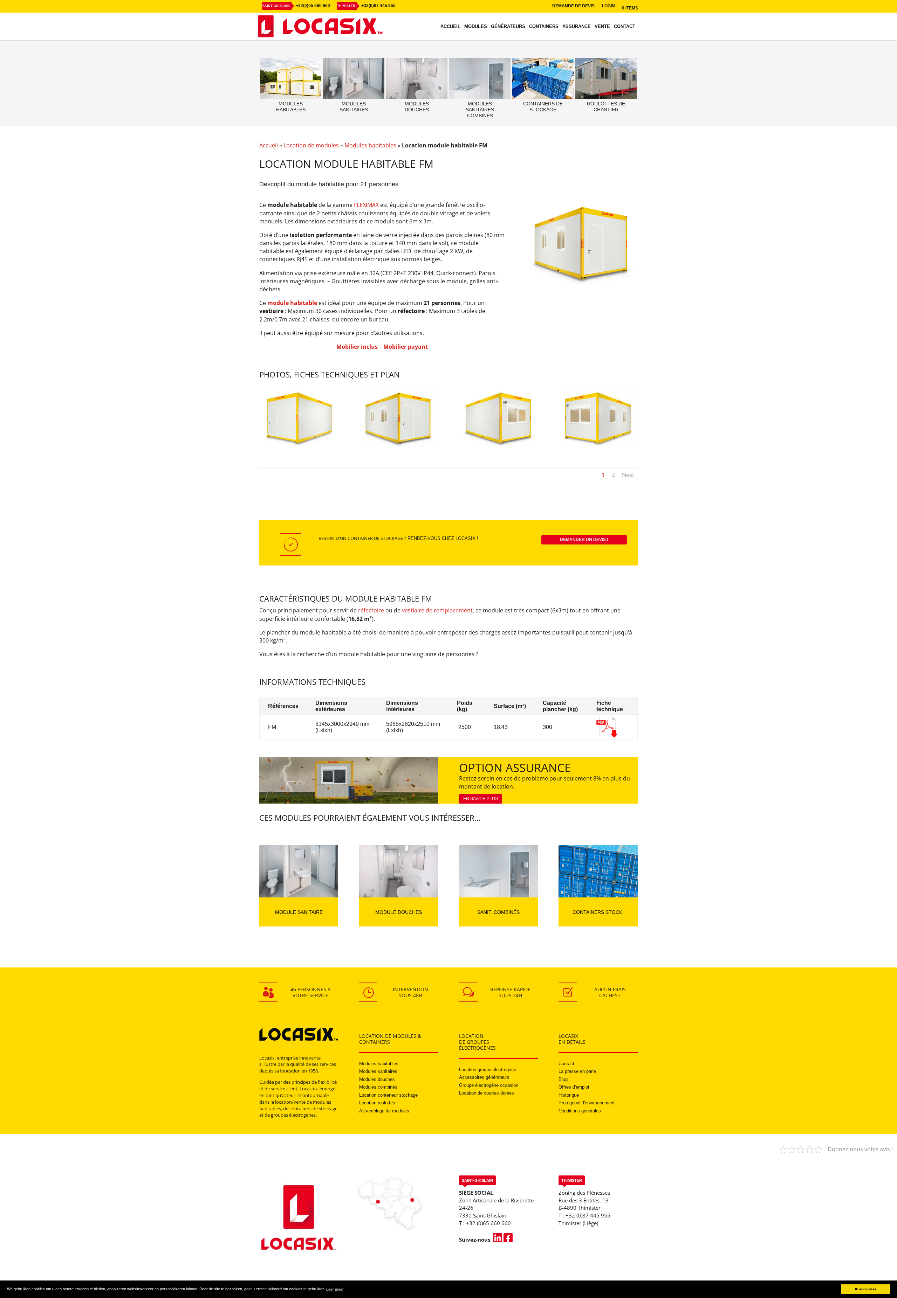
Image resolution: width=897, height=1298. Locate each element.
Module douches (398, 912)
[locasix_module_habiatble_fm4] (498, 444)
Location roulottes (377, 1102)
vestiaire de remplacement (437, 610)
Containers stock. (598, 912)
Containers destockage (543, 106)
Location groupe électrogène (487, 1069)
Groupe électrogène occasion (488, 1085)
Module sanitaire (299, 912)
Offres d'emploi (574, 1087)
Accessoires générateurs (484, 1077)
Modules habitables (370, 145)
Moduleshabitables (291, 106)
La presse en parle (577, 1071)
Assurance (576, 26)
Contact (624, 26)
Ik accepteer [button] (865, 1289)
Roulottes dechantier (606, 106)
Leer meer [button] (335, 1289)
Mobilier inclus (357, 346)
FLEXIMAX (366, 205)
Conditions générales (580, 1110)
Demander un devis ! (584, 539)
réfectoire (371, 610)
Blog (563, 1079)
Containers (544, 26)
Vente (602, 26)
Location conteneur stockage (388, 1095)
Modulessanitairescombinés (480, 109)
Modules (475, 26)
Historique (569, 1095)
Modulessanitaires (354, 106)
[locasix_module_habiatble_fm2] (398, 444)
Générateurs (508, 26)
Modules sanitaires (378, 1071)
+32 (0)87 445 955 (588, 1215)
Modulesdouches (417, 106)
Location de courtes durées (486, 1093)
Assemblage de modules (384, 1110)
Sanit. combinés (498, 912)
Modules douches (377, 1079)
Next (628, 475)
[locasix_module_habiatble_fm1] (298, 444)
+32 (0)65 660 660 (488, 1223)
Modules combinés (378, 1087)
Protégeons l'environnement (587, 1102)
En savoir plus (480, 798)
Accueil (450, 26)
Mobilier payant (405, 346)
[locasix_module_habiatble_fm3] (598, 444)
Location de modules (311, 145)
